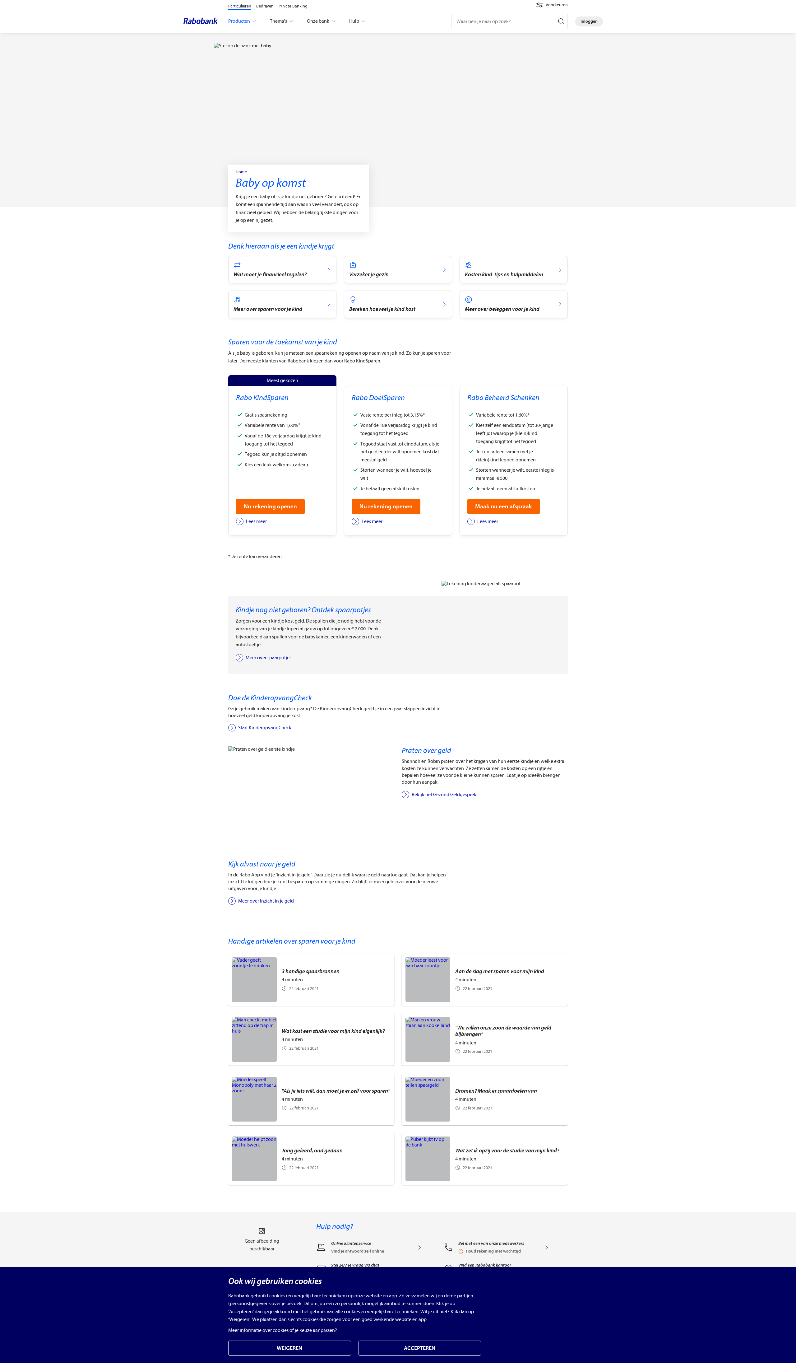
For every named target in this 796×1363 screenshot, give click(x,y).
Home (241, 172)
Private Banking (293, 6)
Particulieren (239, 6)
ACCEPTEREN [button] (419, 1348)
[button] (552, 5)
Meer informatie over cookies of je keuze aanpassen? (282, 1330)
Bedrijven (265, 6)
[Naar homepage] (202, 21)
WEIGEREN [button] (289, 1348)
